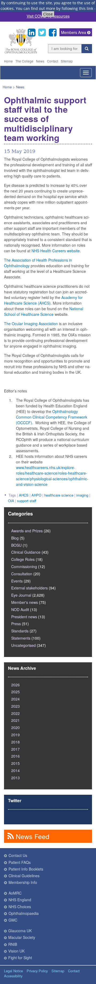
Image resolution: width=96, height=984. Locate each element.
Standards (20, 630)
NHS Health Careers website (55, 250)
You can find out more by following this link (54, 8)
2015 (15, 763)
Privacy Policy (37, 970)
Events (17, 581)
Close (48, 14)
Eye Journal (21, 595)
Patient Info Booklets (26, 869)
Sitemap (67, 61)
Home (8, 61)
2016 (15, 756)
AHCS (24, 495)
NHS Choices (20, 906)
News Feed (31, 836)
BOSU (16, 545)
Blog (15, 538)
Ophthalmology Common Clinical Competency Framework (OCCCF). (51, 417)
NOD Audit (20, 609)
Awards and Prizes (27, 530)
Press (16, 623)
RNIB (12, 944)
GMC (13, 920)
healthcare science (58, 495)
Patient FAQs (20, 862)
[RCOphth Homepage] (20, 52)
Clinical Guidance (26, 552)
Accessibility (13, 975)
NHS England (20, 899)
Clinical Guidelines (24, 875)
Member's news (24, 602)
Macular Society (21, 937)
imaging (82, 495)
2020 (15, 727)
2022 (15, 713)
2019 (15, 734)
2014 (15, 770)
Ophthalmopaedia (24, 913)
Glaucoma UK (20, 930)
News (40, 61)
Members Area (74, 32)
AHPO (36, 495)
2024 (15, 699)
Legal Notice (13, 970)
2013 (15, 777)
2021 (15, 720)
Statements (20, 638)
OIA (11, 500)
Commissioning (24, 566)
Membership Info (23, 882)
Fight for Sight (20, 957)
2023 (15, 706)
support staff (26, 500)
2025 (15, 691)
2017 (15, 749)
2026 (15, 684)
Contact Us (18, 855)
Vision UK (16, 951)
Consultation (21, 573)
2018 (15, 742)
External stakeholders (29, 588)
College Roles (23, 559)
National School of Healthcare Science (43, 311)
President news (24, 616)
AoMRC (15, 893)
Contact (52, 61)
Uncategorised (23, 645)
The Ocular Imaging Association (31, 323)
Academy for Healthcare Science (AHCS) (43, 300)
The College (24, 61)
